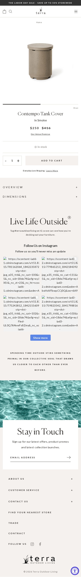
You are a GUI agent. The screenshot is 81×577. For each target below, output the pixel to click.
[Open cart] (4, 11)
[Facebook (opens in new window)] (40, 544)
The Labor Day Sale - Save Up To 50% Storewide (40, 3)
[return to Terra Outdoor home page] (40, 11)
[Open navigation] (76, 11)
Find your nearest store (30, 512)
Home (39, 22)
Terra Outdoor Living (45, 571)
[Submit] (68, 457)
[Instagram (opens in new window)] (32, 544)
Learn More (52, 170)
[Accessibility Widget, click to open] (75, 571)
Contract (16, 533)
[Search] (10, 11)
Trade (13, 523)
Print (75, 108)
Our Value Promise (40, 134)
